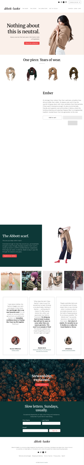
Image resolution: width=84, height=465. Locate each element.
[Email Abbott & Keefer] (59, 2)
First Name (26, 420)
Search (63, 456)
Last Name (45, 420)
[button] (72, 117)
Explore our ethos (9, 256)
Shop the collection (32, 43)
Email (25, 427)
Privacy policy (56, 456)
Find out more (42, 384)
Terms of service (48, 456)
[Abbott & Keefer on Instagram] (63, 2)
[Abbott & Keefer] (12, 8)
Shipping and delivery (37, 456)
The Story (33, 8)
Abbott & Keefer (44, 462)
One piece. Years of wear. (42, 60)
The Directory (42, 8)
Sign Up (54, 430)
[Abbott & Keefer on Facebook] (61, 2)
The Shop (25, 8)
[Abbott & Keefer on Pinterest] (66, 2)
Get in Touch (53, 8)
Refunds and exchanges (25, 456)
